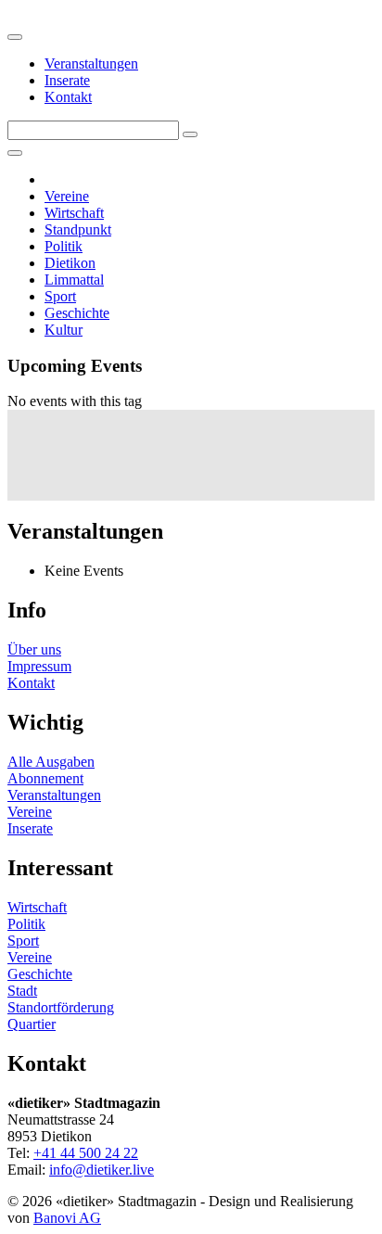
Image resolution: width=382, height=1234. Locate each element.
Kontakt (68, 97)
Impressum (39, 666)
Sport (60, 296)
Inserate (67, 80)
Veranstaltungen (91, 63)
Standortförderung (60, 1007)
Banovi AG (67, 1218)
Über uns (34, 649)
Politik (64, 246)
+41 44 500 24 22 (85, 1153)
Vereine (67, 196)
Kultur (64, 329)
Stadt (22, 991)
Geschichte (77, 313)
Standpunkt (78, 229)
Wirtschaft (74, 213)
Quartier (31, 1024)
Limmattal (74, 279)
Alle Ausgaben (51, 762)
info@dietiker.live (101, 1169)
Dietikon (70, 263)
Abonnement (45, 778)
